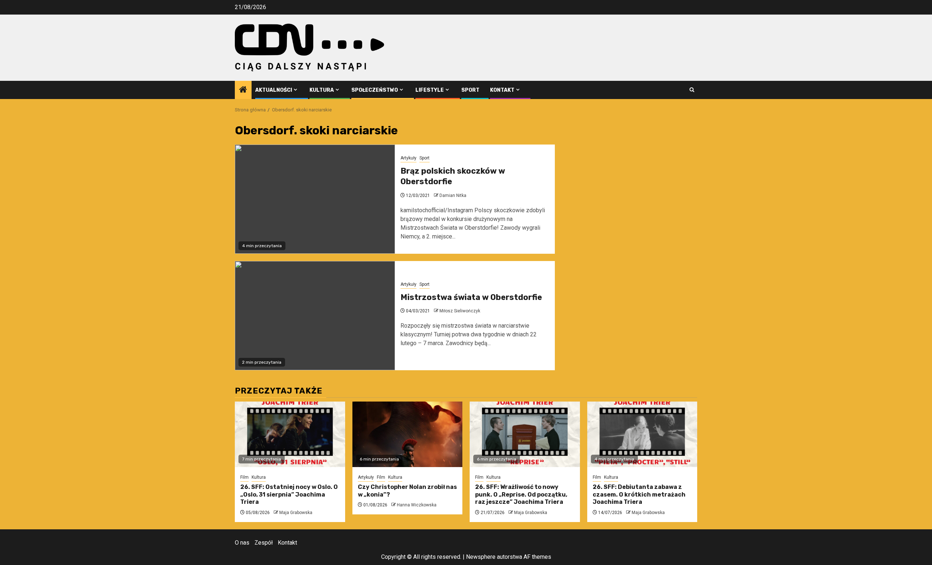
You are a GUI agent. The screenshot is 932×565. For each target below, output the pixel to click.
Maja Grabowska (295, 512)
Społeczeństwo (374, 90)
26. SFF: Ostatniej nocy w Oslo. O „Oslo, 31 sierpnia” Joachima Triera (289, 494)
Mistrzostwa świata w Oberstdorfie (471, 297)
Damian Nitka (452, 195)
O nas (242, 542)
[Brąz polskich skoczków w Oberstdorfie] (315, 199)
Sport (470, 90)
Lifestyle (429, 90)
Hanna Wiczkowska (417, 504)
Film (244, 477)
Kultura (321, 90)
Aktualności (273, 90)
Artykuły (408, 158)
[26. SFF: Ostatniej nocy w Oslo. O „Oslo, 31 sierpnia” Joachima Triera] (290, 434)
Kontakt (502, 90)
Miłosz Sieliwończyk (459, 310)
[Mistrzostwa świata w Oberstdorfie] (315, 315)
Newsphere (480, 556)
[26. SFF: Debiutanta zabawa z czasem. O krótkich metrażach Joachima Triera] (642, 434)
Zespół (263, 542)
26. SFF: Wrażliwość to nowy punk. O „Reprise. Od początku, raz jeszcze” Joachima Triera (521, 494)
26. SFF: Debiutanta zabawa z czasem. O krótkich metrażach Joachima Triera (639, 494)
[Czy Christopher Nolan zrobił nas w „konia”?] (407, 434)
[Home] (243, 90)
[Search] (691, 90)
